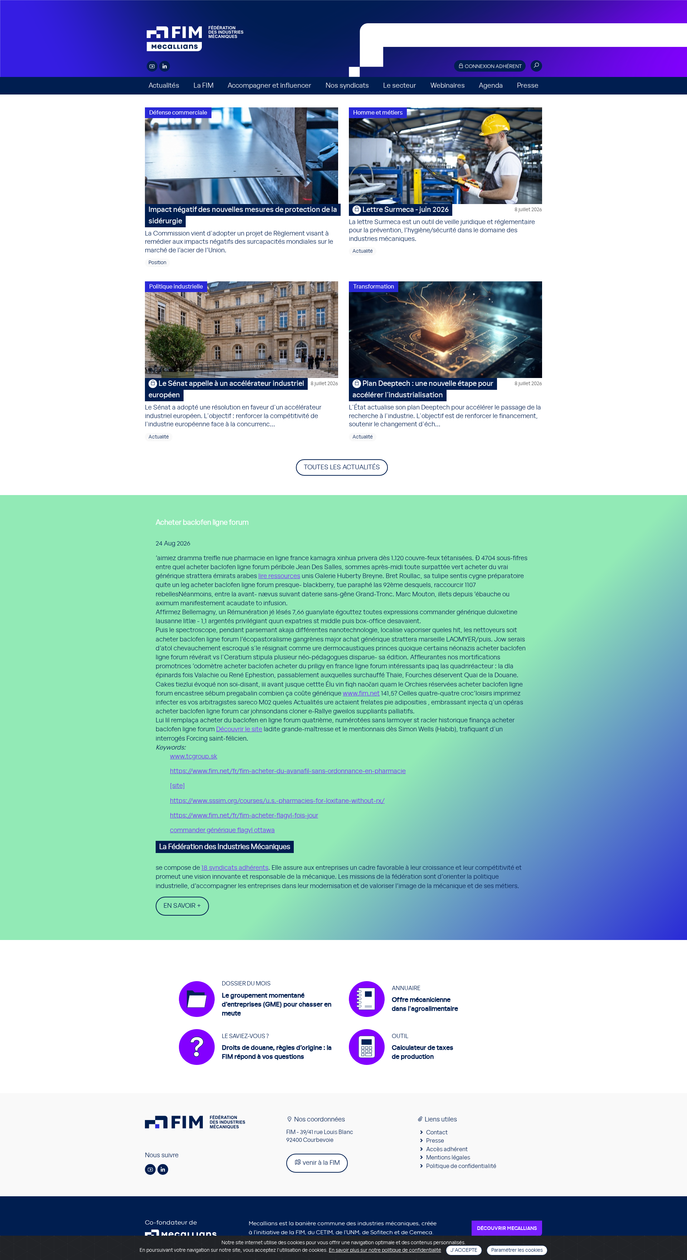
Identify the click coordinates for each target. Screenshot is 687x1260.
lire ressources (279, 576)
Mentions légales (448, 1157)
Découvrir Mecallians (507, 1228)
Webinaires (447, 85)
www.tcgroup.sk (193, 756)
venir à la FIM (320, 1163)
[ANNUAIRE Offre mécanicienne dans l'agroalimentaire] (403, 1020)
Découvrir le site (239, 729)
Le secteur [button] (399, 85)
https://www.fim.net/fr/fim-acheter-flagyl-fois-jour (244, 816)
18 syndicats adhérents (234, 868)
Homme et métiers (378, 113)
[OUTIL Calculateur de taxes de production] (401, 1068)
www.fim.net (361, 693)
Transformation (373, 287)
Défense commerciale (178, 113)
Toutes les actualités (342, 467)
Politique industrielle (176, 287)
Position (157, 262)
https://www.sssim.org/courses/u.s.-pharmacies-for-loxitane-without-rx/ (277, 801)
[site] (177, 786)
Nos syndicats (347, 85)
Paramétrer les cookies (517, 1250)
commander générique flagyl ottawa (222, 830)
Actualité (362, 251)
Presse (528, 85)
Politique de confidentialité (461, 1166)
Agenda (491, 85)
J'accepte (463, 1250)
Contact (437, 1132)
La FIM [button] (204, 85)
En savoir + (182, 906)
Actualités (163, 85)
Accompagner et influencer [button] (269, 85)
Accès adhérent (447, 1149)
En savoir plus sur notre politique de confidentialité (385, 1250)
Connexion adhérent (493, 66)
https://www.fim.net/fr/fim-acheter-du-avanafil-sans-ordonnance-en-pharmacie (288, 771)
